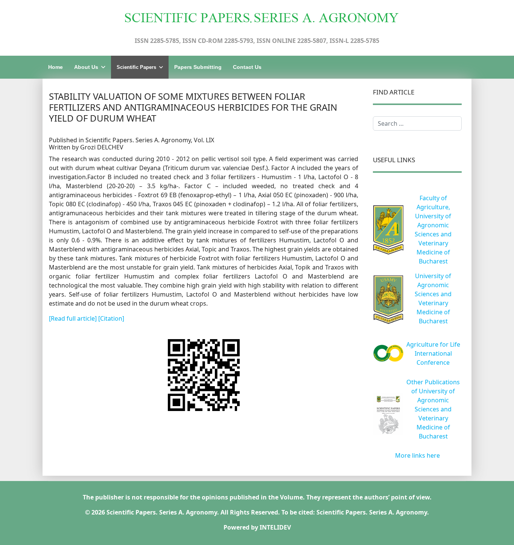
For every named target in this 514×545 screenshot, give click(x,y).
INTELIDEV (275, 527)
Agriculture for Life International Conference (433, 353)
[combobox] (417, 123)
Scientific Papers (136, 67)
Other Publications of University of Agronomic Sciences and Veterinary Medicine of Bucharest (433, 409)
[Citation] (111, 318)
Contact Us (247, 67)
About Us (86, 67)
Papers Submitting (198, 67)
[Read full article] (73, 318)
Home (55, 67)
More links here (417, 455)
